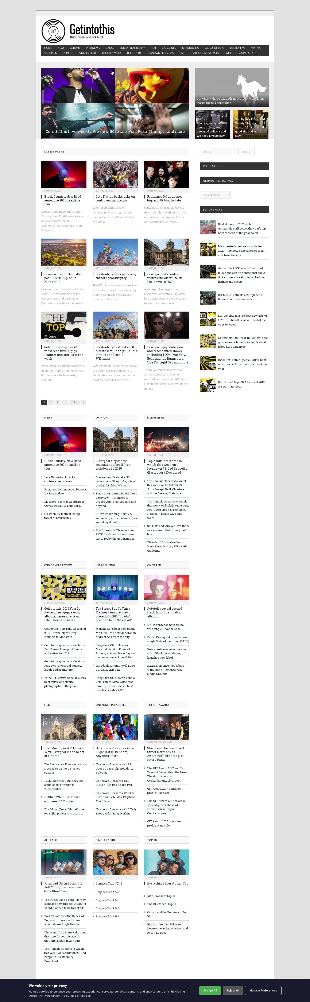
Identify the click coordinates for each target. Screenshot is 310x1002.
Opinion (68, 53)
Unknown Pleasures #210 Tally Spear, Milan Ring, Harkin (116, 811)
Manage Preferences (263, 990)
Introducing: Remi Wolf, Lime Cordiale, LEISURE (115, 668)
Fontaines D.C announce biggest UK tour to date (164, 198)
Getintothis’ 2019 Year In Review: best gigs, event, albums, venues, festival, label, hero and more (62, 614)
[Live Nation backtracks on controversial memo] (115, 175)
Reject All (233, 990)
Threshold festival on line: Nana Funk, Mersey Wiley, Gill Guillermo (167, 546)
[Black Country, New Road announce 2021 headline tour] (63, 175)
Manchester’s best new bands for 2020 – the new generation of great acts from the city (116, 633)
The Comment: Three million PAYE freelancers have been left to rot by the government (115, 534)
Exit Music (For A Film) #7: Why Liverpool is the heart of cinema (64, 752)
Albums (75, 48)
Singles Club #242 (107, 892)
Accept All (210, 990)
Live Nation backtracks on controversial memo (115, 198)
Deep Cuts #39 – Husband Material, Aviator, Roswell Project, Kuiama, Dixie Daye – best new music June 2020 (115, 651)
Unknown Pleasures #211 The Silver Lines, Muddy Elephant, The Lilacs (115, 797)
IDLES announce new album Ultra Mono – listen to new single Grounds (165, 670)
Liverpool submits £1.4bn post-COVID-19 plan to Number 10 (63, 278)
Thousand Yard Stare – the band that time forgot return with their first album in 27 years (65, 936)
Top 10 (151, 840)
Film (153, 48)
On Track (50, 53)
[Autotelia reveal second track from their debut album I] (166, 589)
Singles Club (87, 53)
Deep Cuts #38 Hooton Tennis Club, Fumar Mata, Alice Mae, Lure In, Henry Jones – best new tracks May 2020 (115, 684)
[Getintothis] (81, 30)
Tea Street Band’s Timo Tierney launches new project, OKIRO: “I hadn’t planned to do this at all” (114, 614)
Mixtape (256, 48)
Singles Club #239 (107, 916)
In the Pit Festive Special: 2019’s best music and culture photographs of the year (65, 682)
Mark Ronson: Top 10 (161, 896)
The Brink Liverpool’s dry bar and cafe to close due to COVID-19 (104, 131)
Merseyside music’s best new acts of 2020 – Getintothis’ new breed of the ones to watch (242, 320)
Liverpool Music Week (205, 53)
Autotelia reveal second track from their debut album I (164, 612)
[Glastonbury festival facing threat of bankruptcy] (115, 253)
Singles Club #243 (109, 883)
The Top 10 (134, 53)
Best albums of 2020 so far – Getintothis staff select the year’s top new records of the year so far (242, 228)
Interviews (93, 48)
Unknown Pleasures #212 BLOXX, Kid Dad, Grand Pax (114, 783)
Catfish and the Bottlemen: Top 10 (167, 914)
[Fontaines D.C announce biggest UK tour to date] (166, 175)
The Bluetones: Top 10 (161, 904)
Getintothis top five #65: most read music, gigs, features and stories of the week (63, 353)
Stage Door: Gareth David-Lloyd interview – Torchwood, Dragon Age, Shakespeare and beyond (116, 500)
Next (181, 100)
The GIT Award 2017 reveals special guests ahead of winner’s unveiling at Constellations (166, 807)
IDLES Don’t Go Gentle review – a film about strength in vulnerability (65, 785)
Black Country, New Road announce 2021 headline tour (62, 200)
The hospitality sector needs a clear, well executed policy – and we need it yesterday (211, 129)
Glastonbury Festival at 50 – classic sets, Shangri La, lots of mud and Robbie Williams (116, 353)
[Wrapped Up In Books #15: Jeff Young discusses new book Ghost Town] (63, 864)
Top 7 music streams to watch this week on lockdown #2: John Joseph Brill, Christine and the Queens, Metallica (167, 487)
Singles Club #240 (107, 908)
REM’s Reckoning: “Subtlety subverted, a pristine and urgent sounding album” (117, 518)
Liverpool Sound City (239, 53)
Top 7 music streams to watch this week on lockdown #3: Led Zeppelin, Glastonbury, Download (167, 466)
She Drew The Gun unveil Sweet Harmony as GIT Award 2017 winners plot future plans (165, 754)
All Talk (50, 840)
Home (48, 48)
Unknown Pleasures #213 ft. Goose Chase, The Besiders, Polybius (114, 768)
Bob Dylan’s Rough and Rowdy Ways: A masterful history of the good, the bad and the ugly (250, 127)
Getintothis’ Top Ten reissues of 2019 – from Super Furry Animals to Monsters (65, 633)
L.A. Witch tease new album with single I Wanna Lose (165, 627)
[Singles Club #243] (115, 864)
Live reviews (237, 48)
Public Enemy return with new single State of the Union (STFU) (168, 639)
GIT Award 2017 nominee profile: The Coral (164, 791)
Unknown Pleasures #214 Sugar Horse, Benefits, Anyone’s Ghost (115, 752)
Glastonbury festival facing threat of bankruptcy (116, 276)
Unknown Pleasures (160, 53)
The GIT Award (111, 53)
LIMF (182, 53)
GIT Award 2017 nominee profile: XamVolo (164, 823)
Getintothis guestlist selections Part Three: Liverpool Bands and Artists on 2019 (64, 649)
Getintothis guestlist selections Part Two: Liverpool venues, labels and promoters (64, 665)
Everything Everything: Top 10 (167, 885)
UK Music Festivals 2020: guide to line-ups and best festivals (240, 297)
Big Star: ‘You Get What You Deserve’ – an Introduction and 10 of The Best (167, 928)
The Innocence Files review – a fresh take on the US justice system (65, 768)
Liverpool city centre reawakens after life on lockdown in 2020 (164, 278)
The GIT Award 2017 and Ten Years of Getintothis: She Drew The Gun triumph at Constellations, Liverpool (167, 774)
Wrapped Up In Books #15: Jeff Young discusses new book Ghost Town (63, 887)
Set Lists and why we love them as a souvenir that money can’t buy (168, 530)
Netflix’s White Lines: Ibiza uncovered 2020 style (62, 799)
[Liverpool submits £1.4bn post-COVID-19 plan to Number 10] (63, 253)
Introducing (190, 48)
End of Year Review (132, 48)
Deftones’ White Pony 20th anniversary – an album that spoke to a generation (230, 101)
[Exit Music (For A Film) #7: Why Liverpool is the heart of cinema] (63, 729)
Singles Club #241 (107, 900)
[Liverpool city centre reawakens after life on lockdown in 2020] (166, 253)
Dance (110, 48)
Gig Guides (169, 48)
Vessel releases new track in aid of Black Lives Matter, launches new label (166, 653)
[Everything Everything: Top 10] (166, 864)
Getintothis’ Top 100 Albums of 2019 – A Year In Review (242, 384)
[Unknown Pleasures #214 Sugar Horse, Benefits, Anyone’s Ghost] (115, 729)
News (61, 48)
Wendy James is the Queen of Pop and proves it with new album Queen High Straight (64, 920)
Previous (49, 100)
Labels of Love (214, 48)
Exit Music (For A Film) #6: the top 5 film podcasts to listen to (64, 811)
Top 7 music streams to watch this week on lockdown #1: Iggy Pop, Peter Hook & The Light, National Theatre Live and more (168, 510)
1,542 (74, 402)
